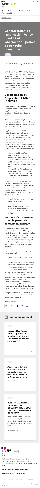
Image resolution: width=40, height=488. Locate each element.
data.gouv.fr (20, 473)
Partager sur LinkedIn (17, 306)
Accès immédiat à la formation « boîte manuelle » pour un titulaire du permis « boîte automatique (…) (18, 372)
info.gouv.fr (5, 470)
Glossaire (11, 479)
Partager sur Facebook (6, 306)
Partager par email (22, 306)
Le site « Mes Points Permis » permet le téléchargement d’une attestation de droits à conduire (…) (18, 336)
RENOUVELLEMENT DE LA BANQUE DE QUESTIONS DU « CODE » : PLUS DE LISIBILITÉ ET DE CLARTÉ (19, 408)
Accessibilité (29, 479)
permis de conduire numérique (18, 296)
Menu (37, 2)
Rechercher (34, 2)
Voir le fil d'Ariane (6, 18)
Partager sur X (11, 306)
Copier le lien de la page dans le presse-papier (27, 306)
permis (8, 55)
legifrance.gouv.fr (7, 473)
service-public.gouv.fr (19, 470)
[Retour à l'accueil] (16, 451)
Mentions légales (20, 479)
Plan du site (4, 479)
